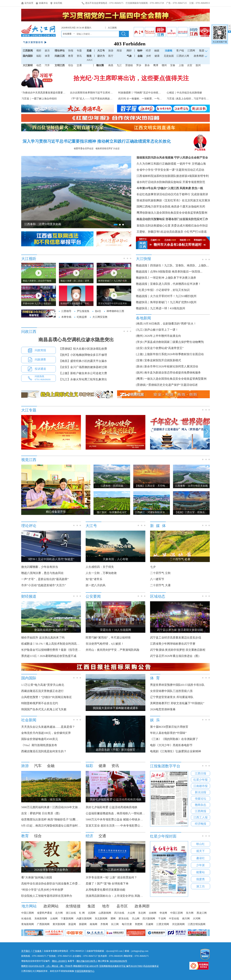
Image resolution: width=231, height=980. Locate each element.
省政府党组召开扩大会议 (107, 148)
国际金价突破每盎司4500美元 (39, 739)
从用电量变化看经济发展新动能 (105, 889)
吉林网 (152, 913)
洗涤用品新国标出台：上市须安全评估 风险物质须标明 (120, 895)
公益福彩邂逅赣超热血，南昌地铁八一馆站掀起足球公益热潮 (124, 813)
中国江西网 (27, 913)
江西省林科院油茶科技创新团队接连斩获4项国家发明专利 (173, 175)
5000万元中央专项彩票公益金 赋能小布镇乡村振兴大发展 (121, 819)
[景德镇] (141, 384)
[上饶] (139, 354)
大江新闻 (112, 28)
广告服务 (37, 951)
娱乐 (47, 50)
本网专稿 (66, 317)
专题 (79, 50)
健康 (157, 56)
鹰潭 (155, 65)
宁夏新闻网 (67, 918)
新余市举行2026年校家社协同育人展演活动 (171, 366)
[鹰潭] (139, 378)
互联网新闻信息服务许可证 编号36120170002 (121, 966)
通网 (113, 918)
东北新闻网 (101, 918)
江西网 (191, 50)
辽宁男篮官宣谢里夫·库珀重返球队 (171, 697)
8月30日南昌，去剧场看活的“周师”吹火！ (170, 323)
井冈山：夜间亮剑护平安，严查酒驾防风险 (112, 649)
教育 (70, 56)
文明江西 (60, 65)
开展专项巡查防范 (193, 182)
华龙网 (163, 913)
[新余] (139, 366)
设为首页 (29, 3)
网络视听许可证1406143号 (86, 966)
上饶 (181, 65)
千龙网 (162, 918)
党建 (89, 50)
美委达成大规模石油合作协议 (189, 225)
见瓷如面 (169, 56)
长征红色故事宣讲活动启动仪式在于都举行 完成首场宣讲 (172, 194)
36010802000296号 (118, 961)
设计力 (101, 56)
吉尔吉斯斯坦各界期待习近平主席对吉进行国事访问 (99, 92)
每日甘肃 (127, 924)
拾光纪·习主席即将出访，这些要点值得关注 (131, 78)
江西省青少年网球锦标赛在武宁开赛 (172, 643)
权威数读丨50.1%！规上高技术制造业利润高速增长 (53, 643)
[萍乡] (139, 342)
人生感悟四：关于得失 (100, 566)
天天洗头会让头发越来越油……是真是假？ (48, 726)
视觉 (89, 56)
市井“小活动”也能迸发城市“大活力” (43, 585)
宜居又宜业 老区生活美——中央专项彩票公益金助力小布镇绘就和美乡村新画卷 (135, 825)
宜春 (172, 65)
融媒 (156, 50)
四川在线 (119, 913)
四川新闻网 (149, 918)
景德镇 (129, 65)
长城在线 (26, 918)
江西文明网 (162, 924)
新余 (147, 65)
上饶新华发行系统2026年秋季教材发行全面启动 (174, 354)
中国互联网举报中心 (84, 971)
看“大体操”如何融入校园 (36, 877)
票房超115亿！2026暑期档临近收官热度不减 (48, 656)
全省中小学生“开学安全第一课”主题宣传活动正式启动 (170, 169)
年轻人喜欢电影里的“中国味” (168, 732)
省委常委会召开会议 (84, 148)
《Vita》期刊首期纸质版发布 (39, 745)
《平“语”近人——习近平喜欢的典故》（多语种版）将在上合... (104, 98)
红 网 (82, 913)
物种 (139, 50)
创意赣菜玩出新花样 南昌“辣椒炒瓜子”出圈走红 (51, 819)
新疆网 (83, 924)
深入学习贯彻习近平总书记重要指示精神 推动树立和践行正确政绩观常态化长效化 (97, 141)
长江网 (115, 924)
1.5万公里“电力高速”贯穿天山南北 (42, 684)
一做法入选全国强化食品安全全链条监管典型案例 (175, 378)
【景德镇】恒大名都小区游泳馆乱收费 (83, 348)
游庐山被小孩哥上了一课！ (161, 329)
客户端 (180, 50)
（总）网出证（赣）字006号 (59, 966)
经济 (148, 50)
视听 (38, 50)
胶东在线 (124, 918)
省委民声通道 (44, 913)
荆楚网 (139, 924)
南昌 (110, 65)
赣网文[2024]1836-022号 (32, 966)
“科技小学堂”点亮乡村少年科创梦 (42, 889)
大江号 (101, 50)
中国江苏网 (176, 913)
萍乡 (138, 65)
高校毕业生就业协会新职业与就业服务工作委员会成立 (55, 883)
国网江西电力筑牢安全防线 (153, 206)
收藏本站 (43, 3)
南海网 (93, 924)
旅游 (110, 50)
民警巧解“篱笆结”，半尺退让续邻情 (108, 637)
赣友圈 (100, 65)
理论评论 (60, 50)
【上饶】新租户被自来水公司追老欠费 (83, 373)
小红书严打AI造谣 (195, 231)
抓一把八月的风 (95, 585)
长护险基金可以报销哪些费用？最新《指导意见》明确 (55, 649)
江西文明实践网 (196, 924)
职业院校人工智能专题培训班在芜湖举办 (46, 895)
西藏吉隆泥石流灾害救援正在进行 (42, 691)
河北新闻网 (178, 924)
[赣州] (139, 335)
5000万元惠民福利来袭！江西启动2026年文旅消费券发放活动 (59, 807)
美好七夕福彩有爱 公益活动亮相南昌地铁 (111, 807)
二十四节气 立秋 (160, 573)
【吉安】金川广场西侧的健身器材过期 (83, 367)
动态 (38, 65)
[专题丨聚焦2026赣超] (147, 449)
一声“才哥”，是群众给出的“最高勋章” (45, 579)
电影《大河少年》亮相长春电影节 (171, 745)
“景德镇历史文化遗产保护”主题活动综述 (172, 384)
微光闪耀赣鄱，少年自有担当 (39, 566)
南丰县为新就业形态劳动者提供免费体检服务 (172, 372)
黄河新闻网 (59, 924)
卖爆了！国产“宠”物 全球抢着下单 (107, 883)
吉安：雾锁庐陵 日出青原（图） (41, 813)
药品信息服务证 (151, 966)
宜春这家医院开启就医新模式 (162, 360)
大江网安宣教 (99, 317)
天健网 (149, 924)
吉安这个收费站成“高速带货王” (164, 348)
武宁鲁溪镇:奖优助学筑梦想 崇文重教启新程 (177, 649)
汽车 (47, 65)
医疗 (110, 56)
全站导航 (57, 3)
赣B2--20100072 (59, 961)
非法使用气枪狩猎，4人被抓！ (105, 643)
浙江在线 (71, 913)
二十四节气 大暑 (160, 585)
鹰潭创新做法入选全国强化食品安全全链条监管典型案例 (172, 212)
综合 (70, 65)
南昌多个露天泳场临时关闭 (188, 206)
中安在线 (174, 918)
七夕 (153, 566)
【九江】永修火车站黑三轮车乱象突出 (83, 379)
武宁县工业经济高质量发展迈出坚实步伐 (175, 637)
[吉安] (139, 348)
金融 (140, 56)
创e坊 (98, 311)
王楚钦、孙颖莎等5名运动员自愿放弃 (160, 231)
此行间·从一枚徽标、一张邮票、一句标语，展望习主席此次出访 (154, 98)
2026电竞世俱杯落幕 (163, 709)
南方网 (186, 918)
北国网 (91, 913)
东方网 (189, 913)
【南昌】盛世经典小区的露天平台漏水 (83, 361)
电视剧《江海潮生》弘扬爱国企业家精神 (175, 751)
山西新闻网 (105, 913)
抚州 (198, 65)
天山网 (135, 918)
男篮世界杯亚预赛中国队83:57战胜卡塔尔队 (177, 684)
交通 (79, 65)
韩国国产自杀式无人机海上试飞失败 (43, 709)
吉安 (189, 65)
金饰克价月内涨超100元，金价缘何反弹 (46, 732)
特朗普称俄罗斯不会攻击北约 (39, 703)
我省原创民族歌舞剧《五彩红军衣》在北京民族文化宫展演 (173, 200)
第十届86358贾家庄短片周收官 (169, 726)
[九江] (139, 329)
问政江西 (60, 56)
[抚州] (139, 372)
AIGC (90, 60)
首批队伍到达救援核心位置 (153, 225)
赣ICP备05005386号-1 (87, 961)
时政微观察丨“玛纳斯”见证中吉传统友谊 (140, 92)
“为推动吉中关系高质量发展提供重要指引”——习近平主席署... (56, 92)
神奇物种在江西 (115, 311)
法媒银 (168, 50)
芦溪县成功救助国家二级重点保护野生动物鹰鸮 (174, 342)
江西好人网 (182, 56)
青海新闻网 (27, 924)
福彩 (38, 56)
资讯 (79, 56)
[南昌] (139, 323)
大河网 (196, 918)
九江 (119, 65)
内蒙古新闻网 (84, 918)
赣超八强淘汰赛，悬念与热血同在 (42, 573)
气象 (129, 56)
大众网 (131, 913)
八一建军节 (157, 579)
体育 (47, 56)
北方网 (59, 913)
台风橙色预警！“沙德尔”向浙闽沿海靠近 (46, 697)
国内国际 (28, 56)
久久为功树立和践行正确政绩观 (156, 163)
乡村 (148, 56)
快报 (70, 50)
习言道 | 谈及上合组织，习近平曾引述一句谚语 (193, 98)
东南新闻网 (40, 918)
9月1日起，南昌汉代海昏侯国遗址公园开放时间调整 (53, 825)
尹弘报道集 (200, 149)
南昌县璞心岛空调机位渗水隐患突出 (76, 339)
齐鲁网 (104, 924)
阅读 (119, 50)
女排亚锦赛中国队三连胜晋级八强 (171, 691)
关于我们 (26, 951)
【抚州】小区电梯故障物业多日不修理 (83, 354)
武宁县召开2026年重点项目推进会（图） (175, 656)
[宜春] (139, 360)
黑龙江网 (202, 913)
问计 (129, 50)
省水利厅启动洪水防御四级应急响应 (159, 182)
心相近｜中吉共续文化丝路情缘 (184, 92)
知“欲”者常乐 (94, 579)
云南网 (54, 918)
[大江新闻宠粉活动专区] (83, 449)
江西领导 (66, 311)
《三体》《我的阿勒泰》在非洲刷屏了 (174, 739)
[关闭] (229, 28)
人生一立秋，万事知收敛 (101, 573)
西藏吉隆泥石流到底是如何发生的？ (43, 751)
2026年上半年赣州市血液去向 (162, 335)
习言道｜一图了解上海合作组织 (39, 98)
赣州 (164, 65)
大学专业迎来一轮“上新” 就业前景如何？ (111, 877)
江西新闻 (28, 50)
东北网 (142, 913)
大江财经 (28, 65)
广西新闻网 (43, 924)
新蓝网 (72, 924)
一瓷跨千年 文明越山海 (191, 163)
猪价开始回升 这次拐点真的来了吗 (42, 637)
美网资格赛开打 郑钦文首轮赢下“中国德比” (177, 703)
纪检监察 (82, 317)
